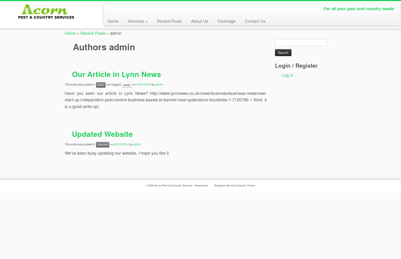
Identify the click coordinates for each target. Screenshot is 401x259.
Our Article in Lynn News (116, 74)
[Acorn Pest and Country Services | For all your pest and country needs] (46, 11)
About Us (199, 21)
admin (159, 84)
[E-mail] (114, 10)
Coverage (226, 21)
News (101, 84)
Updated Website (102, 133)
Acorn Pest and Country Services (174, 185)
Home (113, 21)
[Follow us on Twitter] (123, 10)
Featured (103, 144)
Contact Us (255, 21)
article (126, 84)
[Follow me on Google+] (128, 10)
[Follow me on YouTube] (133, 10)
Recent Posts (169, 21)
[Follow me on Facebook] (119, 10)
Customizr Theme (245, 185)
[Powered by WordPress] (210, 184)
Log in (287, 75)
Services (136, 21)
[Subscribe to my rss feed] (109, 10)
